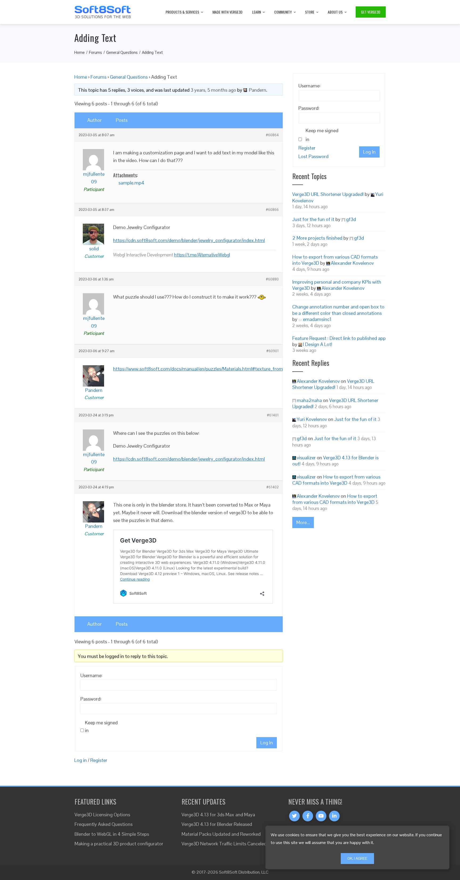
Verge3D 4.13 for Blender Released (217, 824)
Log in (80, 760)
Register (98, 760)
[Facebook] (307, 816)
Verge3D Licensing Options (102, 814)
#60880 (272, 279)
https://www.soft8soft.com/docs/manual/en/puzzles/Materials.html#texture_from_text (203, 369)
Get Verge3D (370, 12)
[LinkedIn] (334, 816)
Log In (266, 743)
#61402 (272, 487)
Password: (90, 699)
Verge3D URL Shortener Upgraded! (328, 194)
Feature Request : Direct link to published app (339, 338)
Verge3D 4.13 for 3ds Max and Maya (218, 814)
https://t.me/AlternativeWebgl (202, 255)
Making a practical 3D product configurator (119, 844)
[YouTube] (321, 816)
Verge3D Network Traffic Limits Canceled (224, 844)
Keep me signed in (101, 726)
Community (283, 12)
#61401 (273, 415)
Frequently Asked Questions (104, 824)
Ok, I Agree (357, 858)
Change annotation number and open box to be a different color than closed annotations (338, 310)
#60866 (272, 210)
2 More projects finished (317, 238)
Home (80, 77)
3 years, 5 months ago (213, 90)
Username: (91, 675)
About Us (335, 12)
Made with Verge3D (227, 12)
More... (303, 522)
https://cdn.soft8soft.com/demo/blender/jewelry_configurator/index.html (189, 240)
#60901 (272, 351)
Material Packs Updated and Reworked (221, 834)
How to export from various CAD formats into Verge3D (336, 480)
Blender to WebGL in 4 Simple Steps (112, 834)
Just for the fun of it (313, 219)
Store (309, 12)
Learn (256, 12)
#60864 (272, 135)
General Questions (129, 77)
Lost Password (313, 156)
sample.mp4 (131, 183)
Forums (98, 77)
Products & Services (182, 12)
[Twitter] (294, 816)
